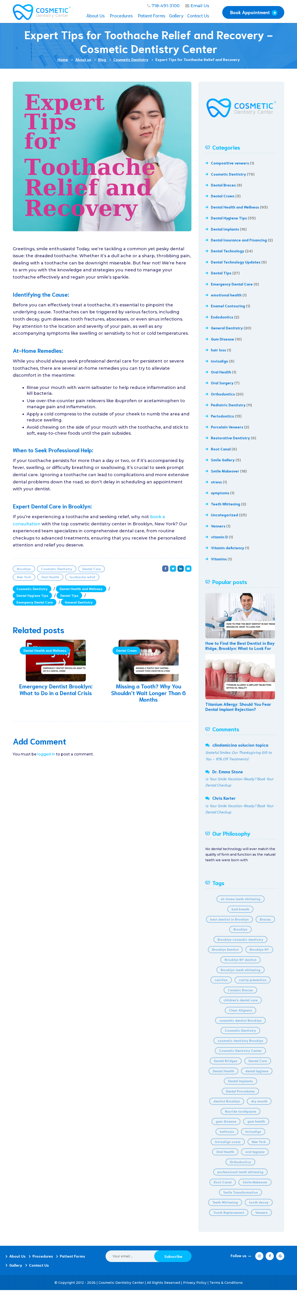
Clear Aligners (240, 1010)
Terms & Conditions (226, 1283)
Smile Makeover (225, 470)
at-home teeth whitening (240, 899)
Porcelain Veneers (227, 426)
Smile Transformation (240, 1192)
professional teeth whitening (240, 1172)
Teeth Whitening (225, 503)
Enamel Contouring (228, 305)
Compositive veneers (230, 162)
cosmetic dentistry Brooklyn (240, 1040)
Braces (265, 919)
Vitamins (219, 558)
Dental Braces (223, 184)
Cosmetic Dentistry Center (240, 1050)
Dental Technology (227, 250)
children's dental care (240, 1000)
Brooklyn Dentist (225, 949)
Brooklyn (24, 569)
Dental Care (91, 569)
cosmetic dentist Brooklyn (240, 1020)
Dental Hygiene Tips (32, 595)
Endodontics (222, 316)
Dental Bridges (225, 1061)
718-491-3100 (166, 5)
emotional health (226, 294)
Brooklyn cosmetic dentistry (240, 939)
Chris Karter (224, 798)
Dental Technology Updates (235, 261)
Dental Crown (126, 650)
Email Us (199, 5)
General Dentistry (79, 602)
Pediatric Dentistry (228, 404)
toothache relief (82, 577)
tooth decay (258, 1202)
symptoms (220, 492)
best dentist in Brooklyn (229, 919)
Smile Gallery (223, 459)
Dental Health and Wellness (81, 589)
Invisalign (219, 360)
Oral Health (50, 577)
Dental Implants (225, 228)
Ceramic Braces (240, 990)
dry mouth (259, 1101)
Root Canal (221, 448)
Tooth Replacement (228, 1212)
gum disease (226, 1121)
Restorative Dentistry (230, 437)
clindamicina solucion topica (240, 745)
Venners (218, 525)
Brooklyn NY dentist (240, 959)
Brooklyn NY (259, 949)
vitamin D (219, 536)
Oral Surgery (222, 382)
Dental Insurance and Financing (239, 239)
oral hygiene (255, 1152)
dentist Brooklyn (226, 1101)
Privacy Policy (195, 1283)
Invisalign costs (228, 1142)
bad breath (240, 909)
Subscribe (173, 1256)
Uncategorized (224, 514)
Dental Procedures (240, 1091)
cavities (221, 980)
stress (216, 481)
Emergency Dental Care (34, 602)
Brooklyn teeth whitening (240, 970)
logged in (46, 754)
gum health (256, 1121)
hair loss (218, 349)
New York (24, 577)
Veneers (261, 1212)
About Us (17, 1255)
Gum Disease (222, 338)
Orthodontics (223, 393)
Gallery (15, 1264)
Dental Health (223, 1071)
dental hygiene (256, 1071)
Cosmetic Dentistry (56, 569)
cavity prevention (252, 980)
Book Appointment (250, 12)
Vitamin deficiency (227, 547)
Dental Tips (69, 595)
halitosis (227, 1131)
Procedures (42, 1255)
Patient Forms (72, 1255)
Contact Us (39, 1264)
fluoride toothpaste (240, 1111)
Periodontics (222, 415)
